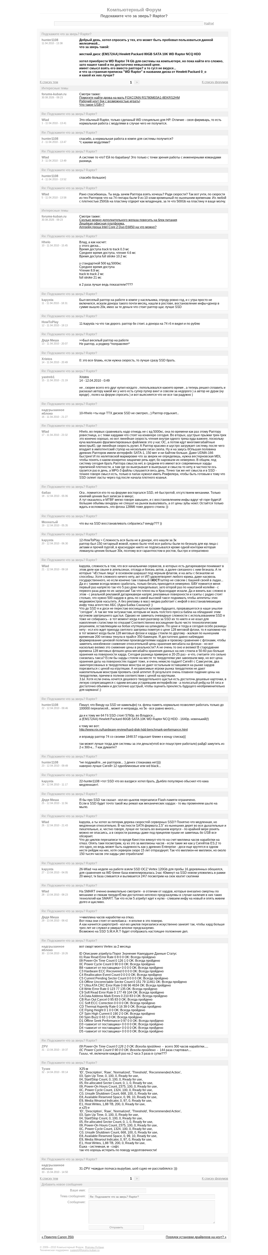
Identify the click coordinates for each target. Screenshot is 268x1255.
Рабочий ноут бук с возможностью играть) (109, 101)
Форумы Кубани (94, 1247)
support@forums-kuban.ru (84, 1250)
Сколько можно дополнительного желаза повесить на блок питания (128, 220)
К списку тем (49, 82)
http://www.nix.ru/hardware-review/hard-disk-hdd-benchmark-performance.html (133, 729)
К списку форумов (215, 82)
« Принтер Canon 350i (58, 1237)
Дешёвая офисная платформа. (102, 223)
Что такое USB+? (91, 104)
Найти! (209, 23)
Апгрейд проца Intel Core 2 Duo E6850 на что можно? (118, 227)
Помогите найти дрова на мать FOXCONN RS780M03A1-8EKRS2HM (129, 97)
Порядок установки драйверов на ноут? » (196, 1237)
